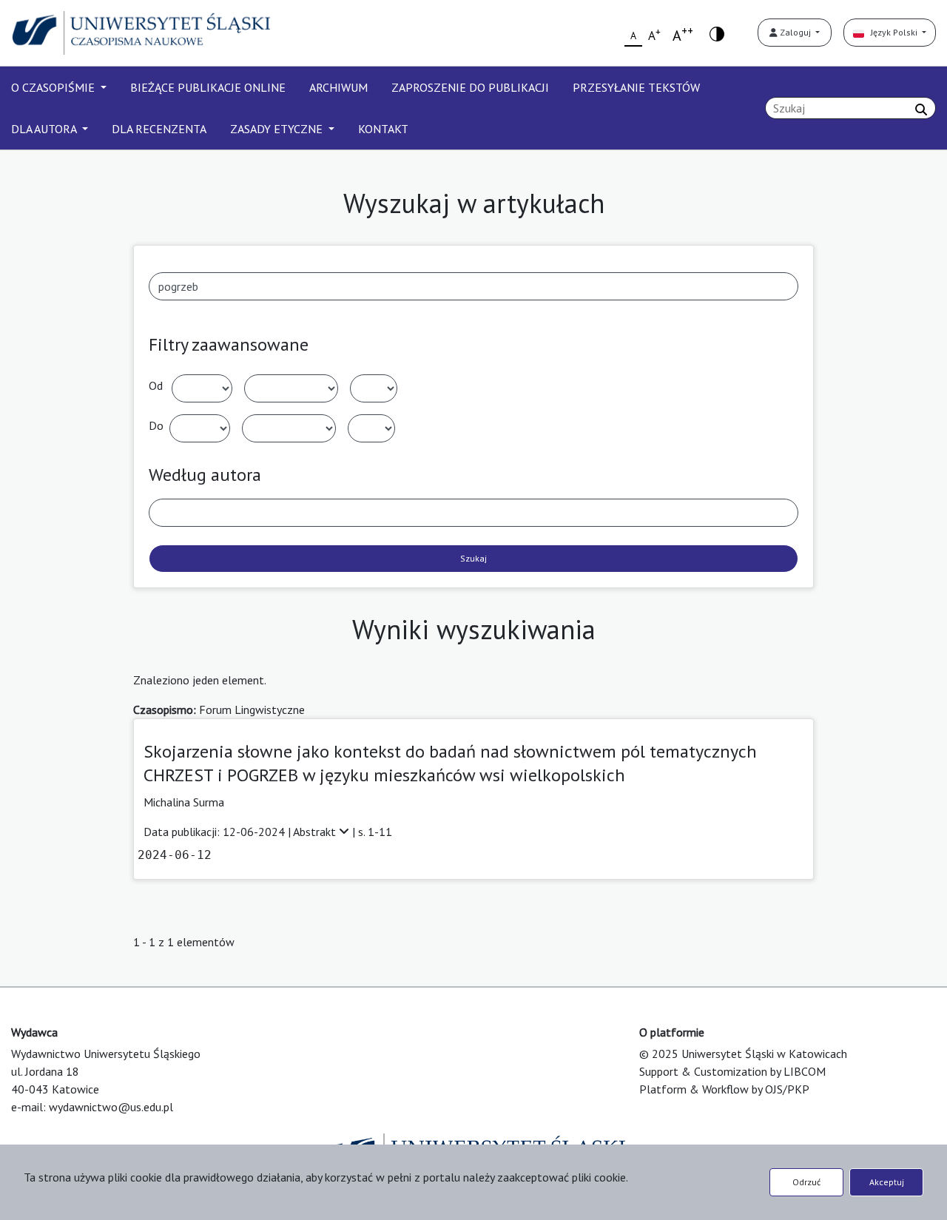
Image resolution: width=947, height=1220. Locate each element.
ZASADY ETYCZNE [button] (278, 128)
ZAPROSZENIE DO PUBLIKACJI (470, 87)
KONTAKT (383, 128)
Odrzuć (806, 1181)
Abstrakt (316, 831)
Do (156, 425)
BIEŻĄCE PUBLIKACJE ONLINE (208, 87)
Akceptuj (886, 1181)
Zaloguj (795, 32)
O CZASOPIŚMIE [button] (54, 87)
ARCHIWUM (338, 87)
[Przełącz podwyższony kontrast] (717, 33)
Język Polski (892, 32)
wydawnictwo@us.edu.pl (111, 1106)
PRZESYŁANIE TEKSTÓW (636, 87)
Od (156, 385)
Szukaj (473, 558)
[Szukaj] (921, 109)
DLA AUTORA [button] (45, 128)
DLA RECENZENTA (159, 128)
